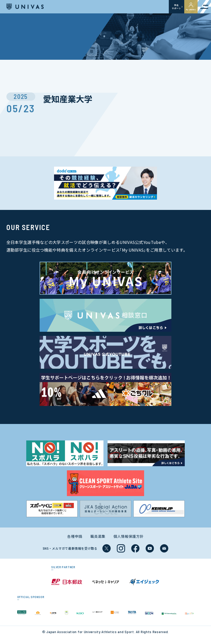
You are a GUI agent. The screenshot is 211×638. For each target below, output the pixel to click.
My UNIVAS (191, 9)
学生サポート (176, 7)
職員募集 (98, 536)
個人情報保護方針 (128, 536)
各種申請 (74, 536)
